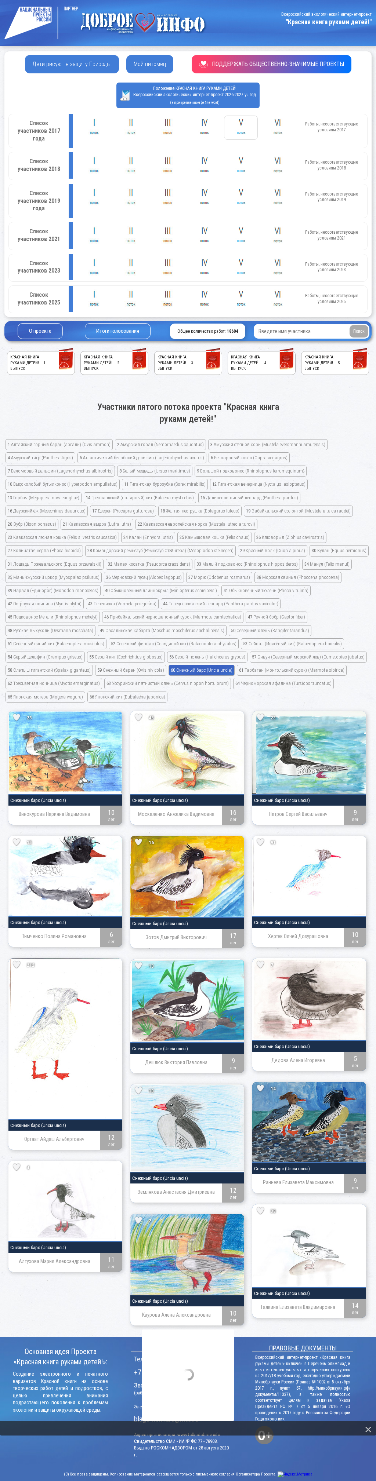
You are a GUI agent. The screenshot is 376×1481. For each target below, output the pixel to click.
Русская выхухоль (50, 630)
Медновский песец (144, 577)
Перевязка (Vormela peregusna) (122, 603)
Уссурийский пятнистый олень (167, 683)
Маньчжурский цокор (54, 577)
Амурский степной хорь (267, 444)
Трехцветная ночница (54, 683)
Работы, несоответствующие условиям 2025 (331, 298)
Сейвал (292, 643)
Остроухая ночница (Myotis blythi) (45, 603)
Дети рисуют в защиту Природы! (72, 64)
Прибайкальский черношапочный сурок (172, 617)
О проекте (40, 331)
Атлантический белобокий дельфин (142, 457)
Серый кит (126, 657)
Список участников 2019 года (39, 201)
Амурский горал (160, 444)
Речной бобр (276, 617)
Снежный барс (201, 670)
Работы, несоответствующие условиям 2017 (331, 126)
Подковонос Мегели (53, 617)
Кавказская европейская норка (196, 524)
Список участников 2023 (39, 267)
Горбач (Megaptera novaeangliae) (43, 497)
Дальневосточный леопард (249, 497)
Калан (148, 537)
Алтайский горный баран (59, 444)
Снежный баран (130, 670)
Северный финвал (173, 643)
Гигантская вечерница (259, 484)
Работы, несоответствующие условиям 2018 (331, 165)
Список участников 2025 (39, 298)
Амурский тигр (40, 457)
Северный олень (270, 630)
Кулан (339, 550)
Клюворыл (290, 537)
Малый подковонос (247, 564)
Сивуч (308, 657)
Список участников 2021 (39, 235)
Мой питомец (150, 64)
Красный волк (272, 550)
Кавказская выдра (97, 524)
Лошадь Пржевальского (54, 564)
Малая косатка (149, 564)
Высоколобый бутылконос (63, 484)
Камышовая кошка (215, 537)
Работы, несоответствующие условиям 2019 (331, 197)
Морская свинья (298, 577)
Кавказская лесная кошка (62, 537)
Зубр (32, 524)
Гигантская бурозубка (165, 484)
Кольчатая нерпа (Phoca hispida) (44, 550)
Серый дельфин (45, 657)
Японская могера (45, 697)
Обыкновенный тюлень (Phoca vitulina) (266, 590)
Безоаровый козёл (249, 457)
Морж (219, 577)
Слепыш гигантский (49, 670)
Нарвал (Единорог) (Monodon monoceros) (53, 590)
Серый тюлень (207, 657)
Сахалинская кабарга (162, 630)
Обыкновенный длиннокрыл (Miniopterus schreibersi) (161, 590)
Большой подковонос (250, 471)
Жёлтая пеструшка (199, 511)
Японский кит (127, 697)
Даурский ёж (47, 511)
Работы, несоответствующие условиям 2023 (331, 267)
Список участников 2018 (39, 165)
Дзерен (123, 511)
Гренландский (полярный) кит (140, 497)
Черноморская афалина (283, 683)
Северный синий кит (56, 643)
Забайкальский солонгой (298, 511)
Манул (327, 564)
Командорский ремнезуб (160, 550)
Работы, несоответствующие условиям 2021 (331, 235)
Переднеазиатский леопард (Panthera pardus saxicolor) (220, 603)
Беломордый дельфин (60, 471)
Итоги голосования (117, 331)
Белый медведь (154, 471)
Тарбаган (291, 670)
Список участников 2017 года (39, 131)
